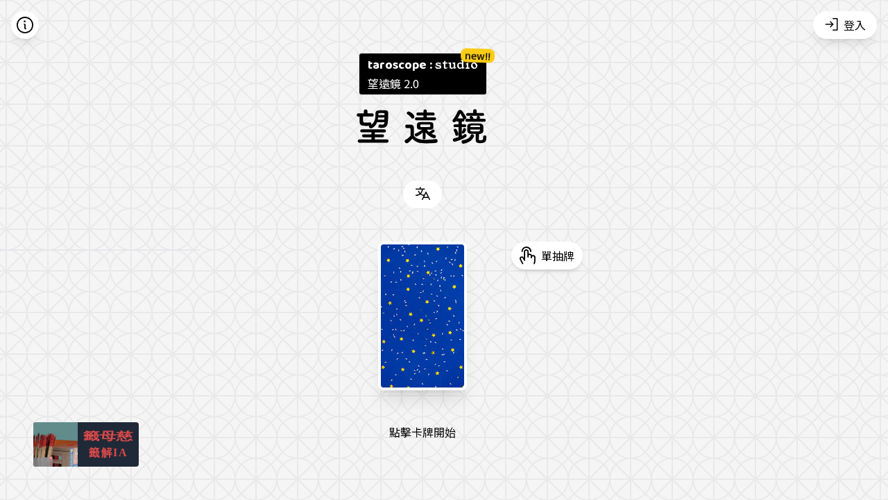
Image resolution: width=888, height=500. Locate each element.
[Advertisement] (766, 391)
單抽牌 (557, 255)
